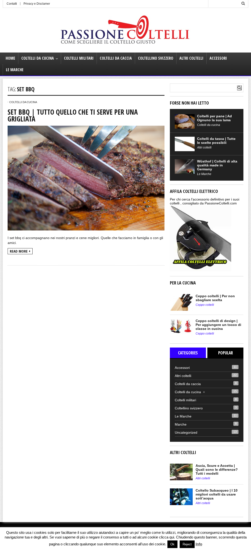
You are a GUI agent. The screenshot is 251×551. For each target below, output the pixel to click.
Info (199, 544)
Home (10, 58)
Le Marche (15, 69)
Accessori (218, 58)
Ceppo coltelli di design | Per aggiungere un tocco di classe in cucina (218, 325)
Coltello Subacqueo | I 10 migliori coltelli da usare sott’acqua (217, 494)
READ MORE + (20, 251)
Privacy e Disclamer (37, 3)
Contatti (12, 3)
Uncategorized (186, 432)
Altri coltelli (191, 58)
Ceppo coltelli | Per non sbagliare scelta (215, 298)
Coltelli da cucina (37, 58)
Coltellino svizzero (155, 58)
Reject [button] (187, 544)
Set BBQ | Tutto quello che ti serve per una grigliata (73, 115)
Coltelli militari (79, 58)
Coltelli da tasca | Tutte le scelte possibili (216, 141)
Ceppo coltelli (205, 305)
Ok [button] (172, 544)
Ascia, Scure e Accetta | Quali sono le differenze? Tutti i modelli (217, 469)
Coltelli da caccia (116, 58)
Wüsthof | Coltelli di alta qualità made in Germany (217, 165)
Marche (181, 424)
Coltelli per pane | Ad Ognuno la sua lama (214, 118)
